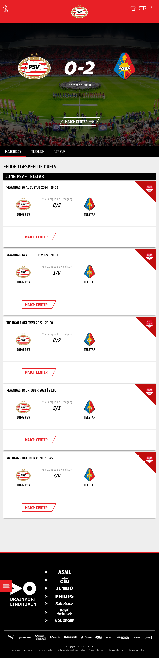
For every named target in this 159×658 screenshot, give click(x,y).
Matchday (13, 151)
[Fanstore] (133, 8)
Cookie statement (117, 650)
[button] (6, 586)
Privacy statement (97, 650)
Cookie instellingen (138, 650)
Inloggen (152, 8)
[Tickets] (143, 8)
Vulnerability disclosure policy (71, 650)
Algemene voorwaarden (23, 650)
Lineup (60, 151)
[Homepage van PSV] (79, 11)
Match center (76, 121)
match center (36, 236)
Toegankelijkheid (46, 650)
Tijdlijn (38, 151)
